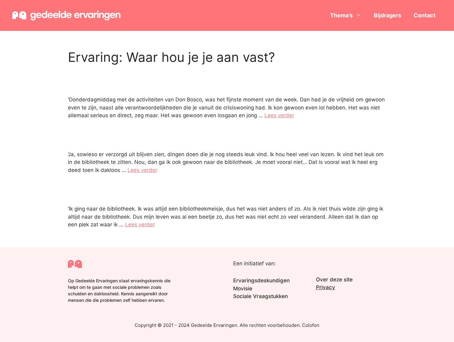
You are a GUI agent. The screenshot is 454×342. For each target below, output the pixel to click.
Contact (424, 15)
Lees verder (279, 115)
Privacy (325, 287)
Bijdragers (387, 15)
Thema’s (341, 15)
